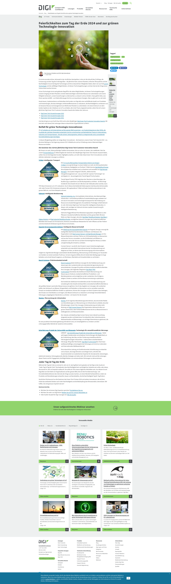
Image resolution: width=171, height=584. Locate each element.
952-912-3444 (42, 550)
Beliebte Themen (78, 17)
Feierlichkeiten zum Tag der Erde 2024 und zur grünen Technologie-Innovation (65, 13)
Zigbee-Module (43, 219)
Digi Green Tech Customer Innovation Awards (91, 121)
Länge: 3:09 (52, 522)
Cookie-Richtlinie (50, 579)
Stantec (63, 301)
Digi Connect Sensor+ (75, 307)
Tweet (114, 70)
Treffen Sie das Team (90, 17)
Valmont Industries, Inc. (68, 196)
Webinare (98, 560)
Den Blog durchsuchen (111, 17)
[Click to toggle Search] (130, 3)
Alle (42, 426)
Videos (49, 426)
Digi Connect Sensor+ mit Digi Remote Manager (87, 234)
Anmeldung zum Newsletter (47, 558)
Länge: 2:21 (53, 488)
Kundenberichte (60, 426)
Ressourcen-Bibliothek (102, 553)
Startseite (41, 13)
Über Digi (117, 543)
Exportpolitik (118, 551)
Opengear (60, 563)
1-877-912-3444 (43, 548)
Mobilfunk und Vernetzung (83, 545)
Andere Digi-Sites (119, 562)
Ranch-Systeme (66, 263)
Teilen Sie (115, 68)
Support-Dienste (81, 563)
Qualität (117, 566)
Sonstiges (84, 426)
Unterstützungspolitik (82, 561)
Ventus (59, 569)
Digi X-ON (60, 557)
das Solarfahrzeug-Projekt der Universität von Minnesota (84, 333)
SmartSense (61, 567)
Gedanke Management (116, 63)
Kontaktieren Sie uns (76, 390)
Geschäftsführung (119, 556)
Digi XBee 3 (104, 217)
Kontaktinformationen (45, 546)
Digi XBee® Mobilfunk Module (91, 217)
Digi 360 (60, 553)
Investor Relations (119, 553)
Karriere (117, 547)
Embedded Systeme (82, 543)
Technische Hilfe (113, 8)
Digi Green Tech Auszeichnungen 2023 (52, 113)
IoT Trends (46, 17)
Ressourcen (103, 9)
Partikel (60, 565)
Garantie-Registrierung (82, 565)
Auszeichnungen (119, 545)
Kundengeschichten (101, 545)
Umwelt (117, 549)
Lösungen (71, 9)
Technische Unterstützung (84, 551)
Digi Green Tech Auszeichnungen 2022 (52, 116)
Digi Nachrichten (115, 57)
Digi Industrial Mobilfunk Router (60, 219)
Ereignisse (98, 549)
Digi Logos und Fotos (101, 547)
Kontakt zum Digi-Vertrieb (45, 552)
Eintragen (110, 3)
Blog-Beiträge (73, 426)
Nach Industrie (61, 543)
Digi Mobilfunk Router (101, 167)
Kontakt (125, 3)
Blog (105, 3)
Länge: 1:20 (117, 522)
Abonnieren (101, 17)
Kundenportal (80, 553)
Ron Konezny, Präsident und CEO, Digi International (57, 73)
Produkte (80, 9)
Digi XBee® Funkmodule (89, 342)
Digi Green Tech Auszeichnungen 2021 (52, 118)
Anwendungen (68, 17)
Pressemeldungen (119, 564)
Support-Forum (81, 559)
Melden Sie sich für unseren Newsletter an (74, 392)
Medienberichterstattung (121, 560)
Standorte (117, 558)
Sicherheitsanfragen (44, 554)
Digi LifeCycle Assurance (64, 555)
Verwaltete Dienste (89, 8)
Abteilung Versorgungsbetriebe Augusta (75, 230)
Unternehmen (126, 9)
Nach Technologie (62, 547)
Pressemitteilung (48, 153)
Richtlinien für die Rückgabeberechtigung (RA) (84, 556)
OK (128, 578)
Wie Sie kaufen (117, 3)
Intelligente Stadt (115, 60)
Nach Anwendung (62, 545)
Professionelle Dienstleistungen (85, 547)
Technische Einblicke (57, 17)
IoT (123, 57)
